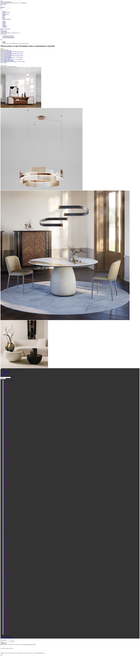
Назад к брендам (3, 62)
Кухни (4, 13)
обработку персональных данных (29, 644)
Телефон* (2, 642)
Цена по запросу (20, 51)
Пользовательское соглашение (8, 36)
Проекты (4, 23)
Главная (4, 41)
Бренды (4, 21)
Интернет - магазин (6, 12)
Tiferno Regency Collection (9, 59)
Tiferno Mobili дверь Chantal (12, 55)
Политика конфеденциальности (8, 37)
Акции (1, 1)
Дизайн (4, 22)
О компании (5, 1)
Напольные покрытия (7, 19)
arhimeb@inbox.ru (6, 373)
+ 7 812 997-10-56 (23, 2)
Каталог (4, 11)
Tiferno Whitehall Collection (9, 57)
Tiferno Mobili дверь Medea (12, 53)
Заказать (21, 57)
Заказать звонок (3, 3)
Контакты (10, 1)
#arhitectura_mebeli (13, 66)
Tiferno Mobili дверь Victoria (12, 51)
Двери (4, 18)
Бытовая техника (6, 14)
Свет (3, 16)
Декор (4, 17)
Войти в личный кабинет (5, 28)
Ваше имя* (13, 641)
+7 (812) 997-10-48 (6, 372)
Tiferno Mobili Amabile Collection (10, 61)
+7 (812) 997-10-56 (6, 371)
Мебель (4, 15)
